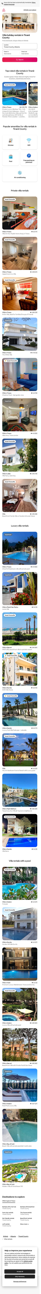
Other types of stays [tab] (8, 1201)
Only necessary (20, 1276)
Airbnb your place (30, 10)
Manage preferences (19, 1281)
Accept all (20, 1271)
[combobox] (20, 47)
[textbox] (11, 54)
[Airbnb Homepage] (3, 10)
